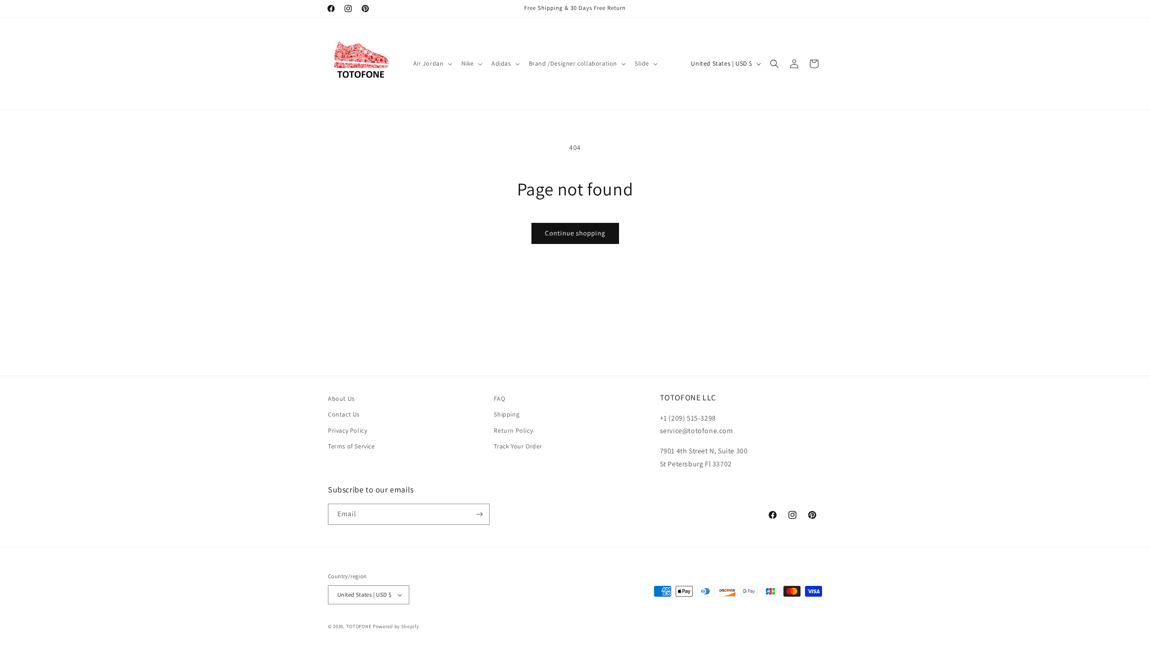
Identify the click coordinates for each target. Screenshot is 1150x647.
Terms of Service (351, 446)
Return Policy (513, 430)
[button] (432, 63)
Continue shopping (575, 233)
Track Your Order (518, 446)
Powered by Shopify (396, 626)
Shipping (506, 414)
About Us (341, 398)
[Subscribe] (479, 514)
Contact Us (344, 414)
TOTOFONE (359, 626)
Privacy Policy (347, 430)
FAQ (499, 398)
